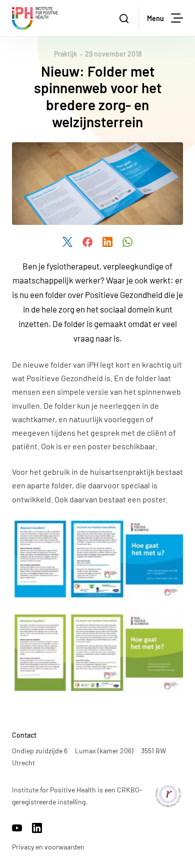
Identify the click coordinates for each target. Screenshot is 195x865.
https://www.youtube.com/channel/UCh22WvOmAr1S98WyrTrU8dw (17, 828)
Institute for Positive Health (35, 18)
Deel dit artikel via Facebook (87, 242)
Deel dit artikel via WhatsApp (127, 242)
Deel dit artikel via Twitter (67, 242)
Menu (155, 18)
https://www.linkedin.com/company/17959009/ (37, 828)
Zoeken (125, 18)
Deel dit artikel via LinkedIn (107, 242)
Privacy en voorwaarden (48, 846)
